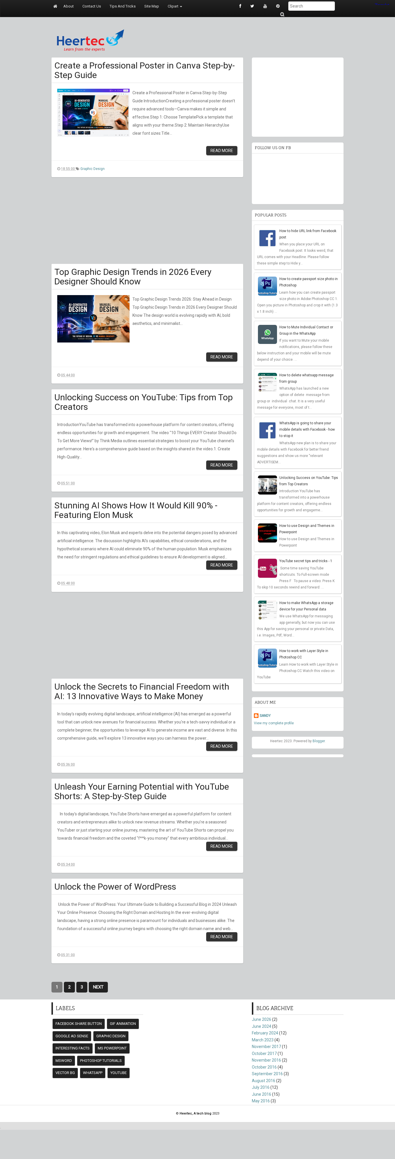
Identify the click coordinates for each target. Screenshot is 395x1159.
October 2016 (264, 1067)
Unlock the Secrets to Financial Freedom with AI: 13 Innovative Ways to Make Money (141, 691)
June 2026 (261, 1019)
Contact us (91, 6)
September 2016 (267, 1073)
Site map (151, 6)
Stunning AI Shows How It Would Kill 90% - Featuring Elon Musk (135, 510)
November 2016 (266, 1060)
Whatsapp (92, 1073)
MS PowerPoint (112, 1048)
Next (98, 987)
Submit (282, 14)
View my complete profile (274, 723)
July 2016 (261, 1087)
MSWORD (64, 1060)
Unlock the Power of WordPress (115, 887)
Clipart (173, 6)
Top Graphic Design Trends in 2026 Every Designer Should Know (132, 276)
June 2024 (261, 1026)
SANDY (265, 716)
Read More (222, 150)
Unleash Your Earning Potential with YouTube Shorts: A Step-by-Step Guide (141, 791)
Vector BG (65, 1073)
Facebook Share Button (79, 1023)
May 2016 (261, 1101)
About (68, 6)
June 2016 (261, 1094)
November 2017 (266, 1046)
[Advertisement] (147, 223)
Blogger (319, 741)
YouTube (118, 1073)
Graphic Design (92, 169)
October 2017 (264, 1053)
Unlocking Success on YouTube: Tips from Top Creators (143, 402)
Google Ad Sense (72, 1036)
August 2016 (263, 1080)
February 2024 (265, 1033)
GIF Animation (123, 1023)
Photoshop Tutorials (101, 1060)
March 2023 (263, 1040)
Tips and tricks (123, 6)
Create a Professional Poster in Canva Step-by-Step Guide (144, 70)
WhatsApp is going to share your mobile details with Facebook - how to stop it (307, 429)
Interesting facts (73, 1048)
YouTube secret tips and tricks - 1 (305, 561)
